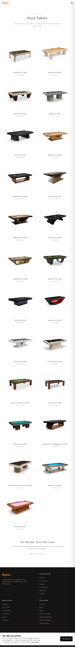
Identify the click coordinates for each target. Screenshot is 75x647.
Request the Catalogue (45, 617)
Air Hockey (5, 604)
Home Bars (42, 584)
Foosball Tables (6, 611)
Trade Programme (44, 623)
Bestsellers (42, 593)
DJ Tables (4, 617)
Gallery (41, 611)
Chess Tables (5, 614)
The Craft (41, 604)
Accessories (5, 620)
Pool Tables (42, 578)
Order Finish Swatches (45, 620)
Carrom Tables (6, 607)
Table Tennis (42, 590)
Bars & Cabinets (43, 587)
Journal (41, 607)
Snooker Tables (43, 581)
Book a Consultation (44, 614)
